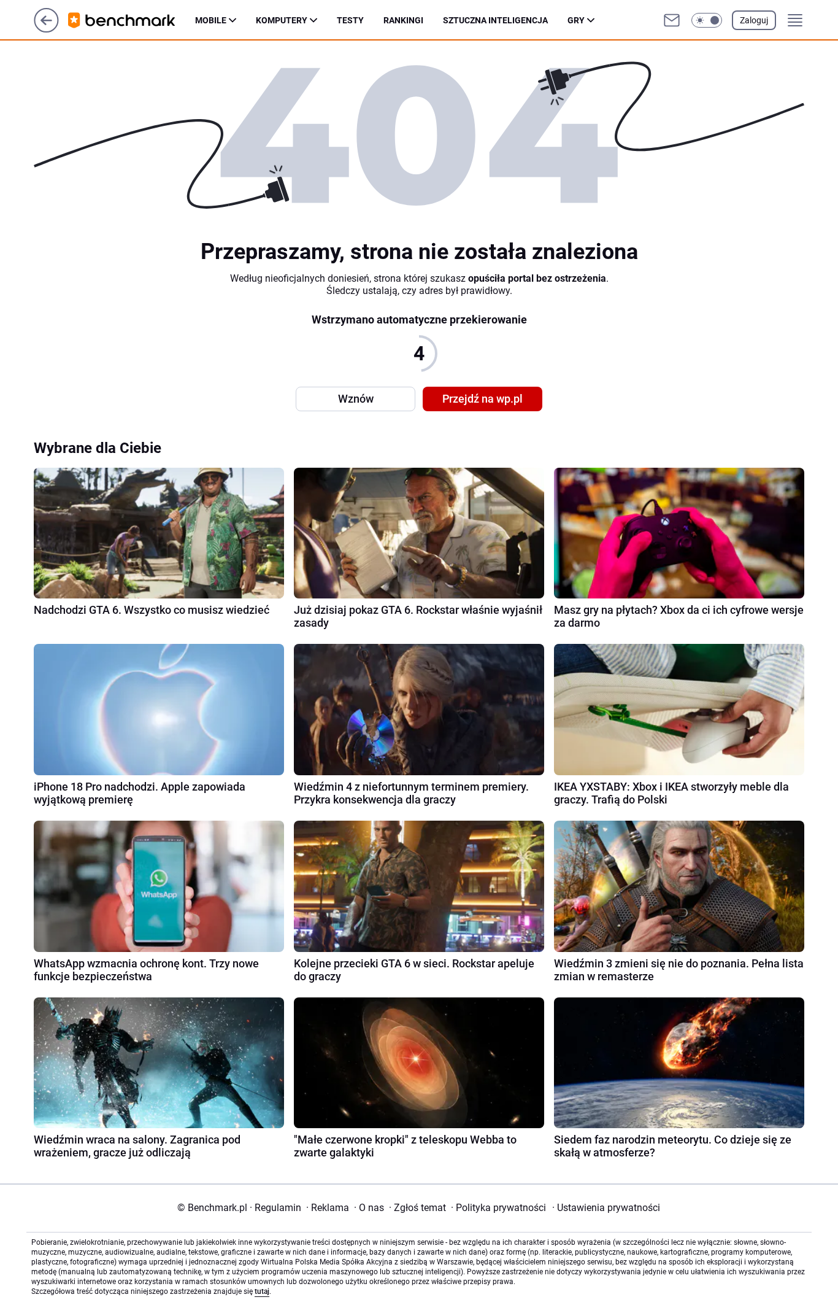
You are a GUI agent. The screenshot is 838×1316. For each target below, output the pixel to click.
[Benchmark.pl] (131, 20)
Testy (350, 20)
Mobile (210, 20)
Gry (576, 20)
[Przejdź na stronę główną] (46, 29)
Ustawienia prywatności (606, 1207)
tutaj (262, 1291)
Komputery (281, 20)
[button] (706, 20)
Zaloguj (754, 20)
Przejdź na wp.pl (482, 398)
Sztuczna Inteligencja (495, 20)
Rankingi (403, 20)
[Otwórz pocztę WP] (672, 20)
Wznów (356, 398)
